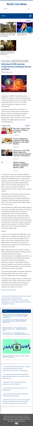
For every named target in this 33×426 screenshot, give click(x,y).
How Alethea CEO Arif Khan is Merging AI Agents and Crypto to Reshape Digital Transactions (15, 321)
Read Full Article (11, 290)
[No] (31, 420)
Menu (4, 16)
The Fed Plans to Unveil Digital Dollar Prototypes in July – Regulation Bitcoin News (16, 333)
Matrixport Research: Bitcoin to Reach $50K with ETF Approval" (16, 356)
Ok (16, 423)
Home (3, 60)
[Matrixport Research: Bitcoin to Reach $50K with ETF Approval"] (16, 353)
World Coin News (16, 4)
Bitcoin (8, 60)
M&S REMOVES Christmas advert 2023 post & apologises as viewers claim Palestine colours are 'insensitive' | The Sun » (16, 302)
